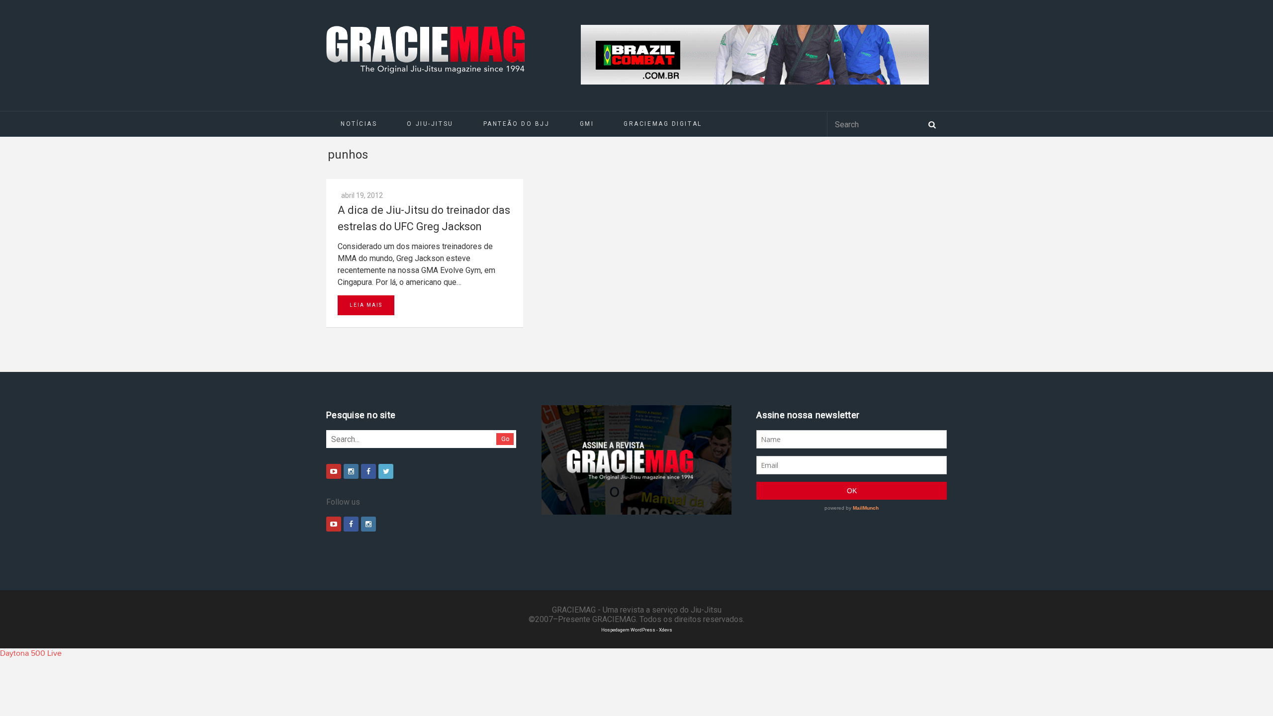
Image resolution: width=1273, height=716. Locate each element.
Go (505, 439)
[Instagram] (351, 471)
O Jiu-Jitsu (430, 123)
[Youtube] (333, 471)
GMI (587, 123)
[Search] (932, 123)
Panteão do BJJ (516, 123)
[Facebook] (368, 471)
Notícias (359, 123)
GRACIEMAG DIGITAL (663, 123)
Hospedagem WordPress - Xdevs (636, 629)
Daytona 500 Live (31, 653)
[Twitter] (385, 471)
